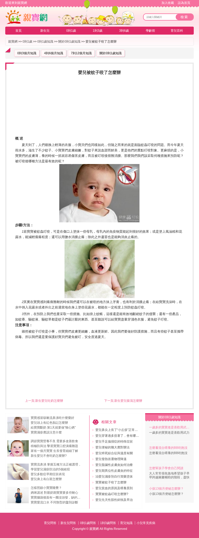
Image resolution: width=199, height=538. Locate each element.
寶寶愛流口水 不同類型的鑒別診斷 (54, 502)
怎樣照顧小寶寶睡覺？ (46, 487)
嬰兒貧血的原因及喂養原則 (114, 488)
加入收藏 (167, 2)
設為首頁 (184, 2)
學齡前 (150, 30)
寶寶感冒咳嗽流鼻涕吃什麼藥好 (52, 417)
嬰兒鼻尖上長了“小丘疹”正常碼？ (118, 429)
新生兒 (45, 30)
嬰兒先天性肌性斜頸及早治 (114, 499)
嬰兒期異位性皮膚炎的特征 (114, 470)
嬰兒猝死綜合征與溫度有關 (114, 453)
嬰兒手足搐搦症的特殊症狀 (114, 441)
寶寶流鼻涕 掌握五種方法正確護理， (56, 464)
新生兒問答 (68, 523)
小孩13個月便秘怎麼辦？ (166, 488)
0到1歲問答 (88, 523)
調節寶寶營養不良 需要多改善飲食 (54, 441)
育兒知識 (126, 523)
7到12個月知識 (81, 53)
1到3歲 (97, 30)
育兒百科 (177, 30)
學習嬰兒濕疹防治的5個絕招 (50, 469)
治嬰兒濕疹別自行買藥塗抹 (114, 476)
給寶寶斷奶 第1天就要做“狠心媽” (53, 427)
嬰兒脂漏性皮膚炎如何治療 (114, 464)
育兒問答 (50, 523)
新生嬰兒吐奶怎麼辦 (49, 400)
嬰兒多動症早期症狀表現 (48, 474)
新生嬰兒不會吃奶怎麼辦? (49, 455)
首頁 (18, 30)
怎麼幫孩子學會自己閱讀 (166, 468)
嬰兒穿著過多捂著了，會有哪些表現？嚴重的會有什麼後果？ (137, 435)
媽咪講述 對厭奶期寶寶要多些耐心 (54, 492)
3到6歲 (124, 30)
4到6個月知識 (53, 53)
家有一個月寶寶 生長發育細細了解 (54, 450)
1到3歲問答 (108, 523)
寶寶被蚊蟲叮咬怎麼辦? (111, 494)
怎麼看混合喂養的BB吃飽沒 (168, 447)
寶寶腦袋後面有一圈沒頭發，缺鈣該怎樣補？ (57, 497)
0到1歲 (71, 30)
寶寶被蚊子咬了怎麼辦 (111, 482)
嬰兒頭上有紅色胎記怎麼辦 (49, 422)
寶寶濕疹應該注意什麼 (46, 432)
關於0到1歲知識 (69, 41)
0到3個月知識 (26, 53)
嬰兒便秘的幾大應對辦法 (112, 447)
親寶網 (12, 41)
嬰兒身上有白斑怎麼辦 (46, 479)
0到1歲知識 (45, 41)
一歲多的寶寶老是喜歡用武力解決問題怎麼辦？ (170, 427)
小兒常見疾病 (146, 523)
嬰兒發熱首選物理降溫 (111, 459)
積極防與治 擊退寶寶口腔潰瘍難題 (54, 446)
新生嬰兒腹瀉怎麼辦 (128, 400)
